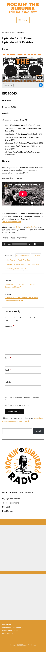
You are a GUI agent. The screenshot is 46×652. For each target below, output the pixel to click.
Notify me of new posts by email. (18, 405)
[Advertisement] (23, 548)
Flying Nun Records (11, 498)
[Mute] (34, 244)
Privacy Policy (7, 633)
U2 (26, 269)
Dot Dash (6, 507)
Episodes (20, 32)
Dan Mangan (8, 511)
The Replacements (10, 502)
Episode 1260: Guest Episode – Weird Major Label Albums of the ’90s (21, 299)
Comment (9, 326)
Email (8, 370)
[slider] (39, 244)
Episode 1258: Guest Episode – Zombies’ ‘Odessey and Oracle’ (20, 285)
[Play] (5, 244)
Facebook (31, 227)
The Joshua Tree (33, 264)
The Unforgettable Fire (14, 269)
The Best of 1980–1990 (15, 264)
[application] (23, 244)
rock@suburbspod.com (11, 222)
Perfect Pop (6, 625)
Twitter (19, 227)
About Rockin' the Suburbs (12, 627)
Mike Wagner (11, 260)
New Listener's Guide (10, 630)
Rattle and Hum (24, 260)
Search (38, 431)
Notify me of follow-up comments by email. (22, 397)
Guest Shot (36, 255)
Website (8, 382)
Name (8, 358)
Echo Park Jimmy (22, 255)
